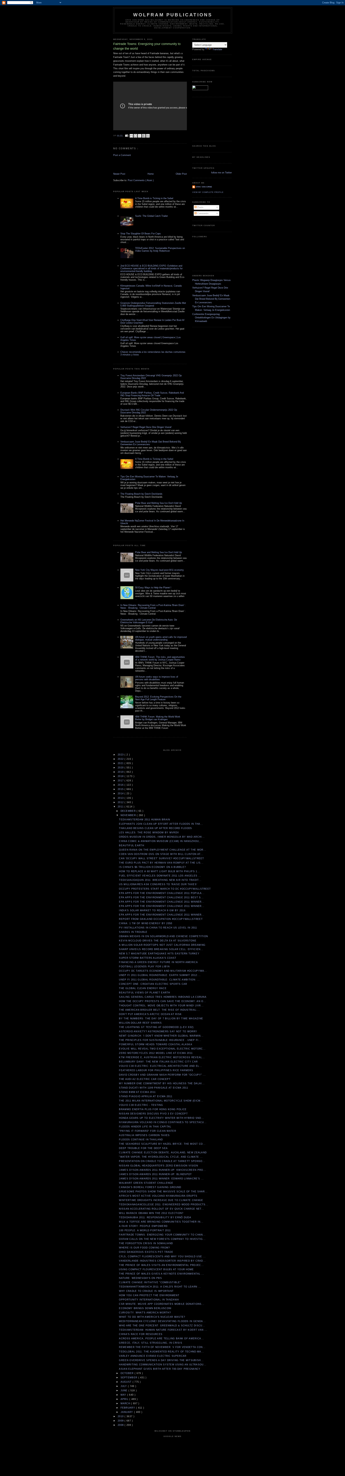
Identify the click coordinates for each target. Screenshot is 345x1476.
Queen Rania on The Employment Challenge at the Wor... (162, 849)
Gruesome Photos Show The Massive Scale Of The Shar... (163, 1191)
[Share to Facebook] (144, 136)
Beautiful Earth (131, 845)
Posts (200, 207)
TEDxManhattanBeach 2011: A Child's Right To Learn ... (160, 1286)
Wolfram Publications (172, 14)
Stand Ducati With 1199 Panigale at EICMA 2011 (153, 1087)
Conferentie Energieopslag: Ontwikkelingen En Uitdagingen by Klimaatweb (211, 318)
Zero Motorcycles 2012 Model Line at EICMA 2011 (156, 1053)
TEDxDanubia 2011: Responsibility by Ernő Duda (155, 1217)
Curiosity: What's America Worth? (145, 1312)
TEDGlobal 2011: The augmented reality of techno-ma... (161, 1351)
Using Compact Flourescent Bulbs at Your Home (156, 1269)
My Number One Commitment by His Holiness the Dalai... (162, 1083)
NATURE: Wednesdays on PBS (140, 1278)
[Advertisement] (134, 164)
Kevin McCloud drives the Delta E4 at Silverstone (157, 940)
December (129, 811)
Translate (217, 49)
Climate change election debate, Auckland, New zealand (163, 1152)
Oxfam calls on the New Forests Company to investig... (162, 1239)
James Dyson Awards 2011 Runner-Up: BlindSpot (155, 1174)
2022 (121, 759)
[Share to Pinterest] (148, 136)
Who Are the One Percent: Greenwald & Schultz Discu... (162, 1325)
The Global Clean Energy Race (142, 988)
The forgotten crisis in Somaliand (146, 1243)
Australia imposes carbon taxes (144, 1135)
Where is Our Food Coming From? (144, 1247)
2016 (121, 785)
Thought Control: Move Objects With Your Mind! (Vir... (161, 1005)
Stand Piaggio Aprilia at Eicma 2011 (145, 1096)
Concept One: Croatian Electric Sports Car (153, 984)
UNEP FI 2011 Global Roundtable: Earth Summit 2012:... (160, 975)
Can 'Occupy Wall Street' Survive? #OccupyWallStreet (161, 858)
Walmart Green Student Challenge (146, 1183)
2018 (121, 776)
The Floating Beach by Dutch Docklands (141, 493)
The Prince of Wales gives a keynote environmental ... (161, 1273)
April (125, 1399)
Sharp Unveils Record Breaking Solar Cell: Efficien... (161, 949)
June (125, 1390)
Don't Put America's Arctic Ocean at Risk (150, 1014)
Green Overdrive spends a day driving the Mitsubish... (161, 1360)
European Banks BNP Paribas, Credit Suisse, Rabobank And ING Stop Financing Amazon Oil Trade (152, 394)
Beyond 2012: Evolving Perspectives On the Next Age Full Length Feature (158, 698)
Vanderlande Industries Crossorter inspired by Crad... (162, 1260)
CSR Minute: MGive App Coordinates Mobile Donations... (161, 1304)
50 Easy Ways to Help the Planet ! (153, 587)
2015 (121, 789)
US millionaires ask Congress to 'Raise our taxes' (158, 884)
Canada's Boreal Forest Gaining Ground (150, 1187)
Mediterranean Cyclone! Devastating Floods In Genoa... (162, 1321)
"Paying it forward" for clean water (147, 1131)
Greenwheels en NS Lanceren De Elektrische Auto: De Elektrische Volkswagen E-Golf (148, 621)
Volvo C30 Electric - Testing (141, 1105)
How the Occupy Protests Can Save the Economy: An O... (162, 1001)
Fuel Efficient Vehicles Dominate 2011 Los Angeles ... (160, 875)
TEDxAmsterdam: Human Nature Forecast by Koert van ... (163, 1330)
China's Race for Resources (140, 1334)
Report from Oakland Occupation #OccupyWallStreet (161, 919)
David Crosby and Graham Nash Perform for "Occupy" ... (162, 1074)
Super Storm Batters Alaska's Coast (147, 958)
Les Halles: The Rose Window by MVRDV (149, 832)
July (124, 1386)
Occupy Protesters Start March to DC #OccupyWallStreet (165, 888)
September (129, 1377)
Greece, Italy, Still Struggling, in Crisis (150, 1342)
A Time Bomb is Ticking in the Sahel (154, 198)
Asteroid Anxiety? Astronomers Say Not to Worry (158, 1031)
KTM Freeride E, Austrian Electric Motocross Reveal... (162, 1057)
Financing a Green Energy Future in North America (158, 962)
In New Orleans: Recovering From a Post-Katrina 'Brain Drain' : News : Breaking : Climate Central (153, 606)
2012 (121, 802)
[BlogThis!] (135, 136)
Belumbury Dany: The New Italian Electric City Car (158, 1061)
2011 (121, 806)
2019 (121, 772)
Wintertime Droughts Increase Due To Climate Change (161, 1200)
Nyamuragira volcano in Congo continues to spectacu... (163, 1122)
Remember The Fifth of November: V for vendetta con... (162, 1347)
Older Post (181, 173)
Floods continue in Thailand (141, 1139)
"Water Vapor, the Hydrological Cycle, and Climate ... (161, 1156)
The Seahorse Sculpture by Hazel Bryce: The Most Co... (162, 1144)
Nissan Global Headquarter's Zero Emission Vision (158, 1165)
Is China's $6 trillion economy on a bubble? (152, 867)
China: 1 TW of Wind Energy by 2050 (145, 923)
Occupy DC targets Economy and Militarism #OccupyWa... (163, 970)
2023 (121, 754)
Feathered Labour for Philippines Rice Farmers (156, 1070)
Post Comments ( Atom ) (141, 180)
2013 (121, 798)
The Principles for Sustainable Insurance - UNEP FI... (160, 1040)
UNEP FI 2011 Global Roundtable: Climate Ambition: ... (159, 979)
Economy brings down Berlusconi (145, 1308)
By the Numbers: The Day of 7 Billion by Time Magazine (161, 1018)
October (128, 1373)
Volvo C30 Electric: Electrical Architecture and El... (160, 1066)
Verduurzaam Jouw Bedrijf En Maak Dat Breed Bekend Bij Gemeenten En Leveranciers (211, 299)
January (127, 1412)
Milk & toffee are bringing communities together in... (161, 1221)
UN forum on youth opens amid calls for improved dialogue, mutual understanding (161, 638)
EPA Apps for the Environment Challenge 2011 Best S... (161, 897)
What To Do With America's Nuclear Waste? (152, 1317)
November (129, 815)
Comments (203, 213)
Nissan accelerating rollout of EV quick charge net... (161, 1208)
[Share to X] (139, 136)
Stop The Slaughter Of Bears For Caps (140, 233)
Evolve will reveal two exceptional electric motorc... (162, 1048)
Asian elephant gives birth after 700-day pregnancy (159, 1369)
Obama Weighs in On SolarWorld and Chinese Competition (163, 936)
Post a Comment (122, 155)
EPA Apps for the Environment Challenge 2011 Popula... (161, 893)
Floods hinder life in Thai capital (145, 1126)
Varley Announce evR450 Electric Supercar (152, 1356)
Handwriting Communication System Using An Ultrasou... (162, 1364)
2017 (121, 780)
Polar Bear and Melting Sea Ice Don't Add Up (158, 503)
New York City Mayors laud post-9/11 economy (159, 570)
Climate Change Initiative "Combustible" (150, 1282)
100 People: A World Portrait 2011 (145, 1230)
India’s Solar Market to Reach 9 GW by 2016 (152, 910)
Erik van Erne (204, 187)
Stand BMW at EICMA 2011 (137, 1092)
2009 (121, 1420)
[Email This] (131, 136)
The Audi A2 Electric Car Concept (145, 1079)
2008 (121, 1425)
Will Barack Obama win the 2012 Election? (151, 1213)
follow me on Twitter (221, 172)
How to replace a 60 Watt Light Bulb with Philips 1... (159, 871)
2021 (121, 763)
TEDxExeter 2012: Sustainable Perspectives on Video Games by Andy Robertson (160, 249)
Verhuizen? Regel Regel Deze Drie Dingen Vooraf (145, 427)
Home (151, 173)
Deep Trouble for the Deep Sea (143, 1148)
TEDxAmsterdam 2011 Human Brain (144, 819)
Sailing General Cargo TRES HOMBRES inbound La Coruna (162, 997)
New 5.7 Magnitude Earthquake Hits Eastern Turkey (159, 953)
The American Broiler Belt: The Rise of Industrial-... (159, 1010)
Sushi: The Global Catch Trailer (151, 216)
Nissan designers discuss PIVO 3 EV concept (153, 1113)
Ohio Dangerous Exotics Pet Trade (146, 1252)
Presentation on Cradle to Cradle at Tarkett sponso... (162, 1161)
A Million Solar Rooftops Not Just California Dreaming (162, 945)
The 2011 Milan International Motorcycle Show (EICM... (161, 1100)
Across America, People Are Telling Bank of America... (161, 1338)
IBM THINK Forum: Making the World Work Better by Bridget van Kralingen (157, 718)
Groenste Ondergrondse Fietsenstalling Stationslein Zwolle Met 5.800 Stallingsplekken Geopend (153, 304)
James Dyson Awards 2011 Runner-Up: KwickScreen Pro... (162, 1170)
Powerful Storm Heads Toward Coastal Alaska (155, 1044)
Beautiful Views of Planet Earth (144, 992)
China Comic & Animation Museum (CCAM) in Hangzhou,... (161, 841)
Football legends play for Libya (144, 966)
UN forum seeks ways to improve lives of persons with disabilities (156, 678)
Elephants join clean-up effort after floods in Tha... (161, 824)
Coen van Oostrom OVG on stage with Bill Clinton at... (161, 854)
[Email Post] (126, 136)
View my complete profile (208, 192)
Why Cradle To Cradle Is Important (146, 1291)
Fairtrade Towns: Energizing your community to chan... (162, 1234)
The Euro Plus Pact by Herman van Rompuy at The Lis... (161, 862)
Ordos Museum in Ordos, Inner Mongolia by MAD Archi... (162, 836)
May (124, 1394)
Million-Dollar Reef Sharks (140, 1022)
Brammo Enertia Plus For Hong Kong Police (153, 1109)
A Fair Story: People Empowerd (143, 1226)
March (126, 1403)
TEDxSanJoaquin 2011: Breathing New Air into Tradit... (160, 880)
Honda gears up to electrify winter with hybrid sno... (161, 1118)
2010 (121, 1416)
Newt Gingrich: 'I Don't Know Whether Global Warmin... (161, 1035)
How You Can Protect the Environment (149, 1295)
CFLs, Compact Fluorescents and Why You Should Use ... (162, 1256)
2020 (121, 767)
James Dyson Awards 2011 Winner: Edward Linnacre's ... (161, 1178)
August (127, 1381)
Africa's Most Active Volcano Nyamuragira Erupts (158, 1196)
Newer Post (119, 173)
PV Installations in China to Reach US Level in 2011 (158, 927)
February (128, 1407)
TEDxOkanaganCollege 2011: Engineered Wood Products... (163, 1204)
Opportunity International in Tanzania (149, 1299)
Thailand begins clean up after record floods (155, 828)
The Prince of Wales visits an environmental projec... (161, 1265)
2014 (121, 793)
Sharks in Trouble (133, 932)
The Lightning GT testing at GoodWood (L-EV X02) (156, 1027)
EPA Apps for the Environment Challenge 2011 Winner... (161, 901)
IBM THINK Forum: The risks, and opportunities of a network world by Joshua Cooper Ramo (160, 658)
